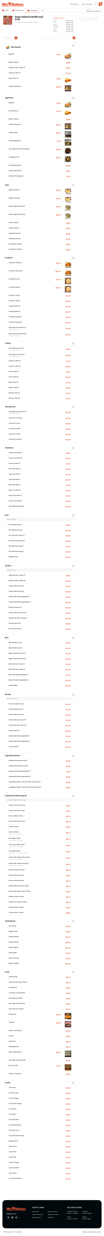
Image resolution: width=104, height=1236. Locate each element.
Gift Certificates (36, 1217)
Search (5, 10)
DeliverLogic (97, 1232)
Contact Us (51, 1217)
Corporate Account (37, 1214)
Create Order (32, 10)
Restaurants (35, 1211)
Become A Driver (53, 1211)
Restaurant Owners (53, 1214)
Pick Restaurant (18, 10)
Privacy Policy (17, 1232)
